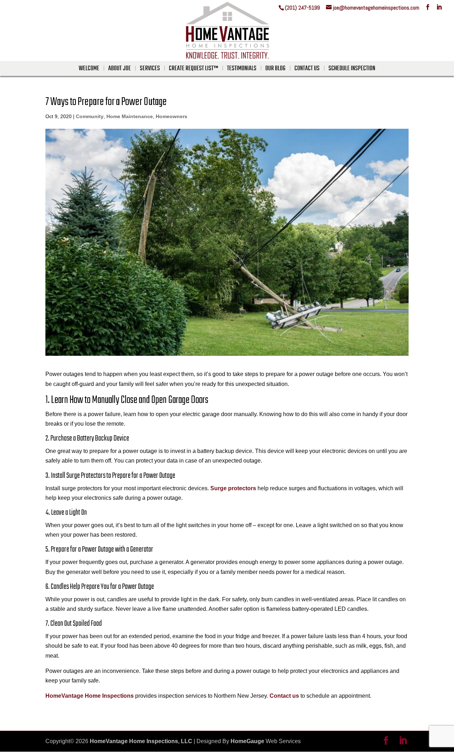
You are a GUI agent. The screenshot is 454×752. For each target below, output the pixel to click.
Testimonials (241, 68)
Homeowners (171, 116)
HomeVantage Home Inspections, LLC (141, 741)
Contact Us (307, 68)
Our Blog (275, 68)
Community (90, 116)
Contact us (284, 696)
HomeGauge (247, 741)
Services (150, 68)
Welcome (89, 68)
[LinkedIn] (439, 7)
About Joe (119, 68)
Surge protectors (233, 488)
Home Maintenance (129, 116)
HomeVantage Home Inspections (89, 696)
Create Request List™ (193, 68)
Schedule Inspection (351, 68)
